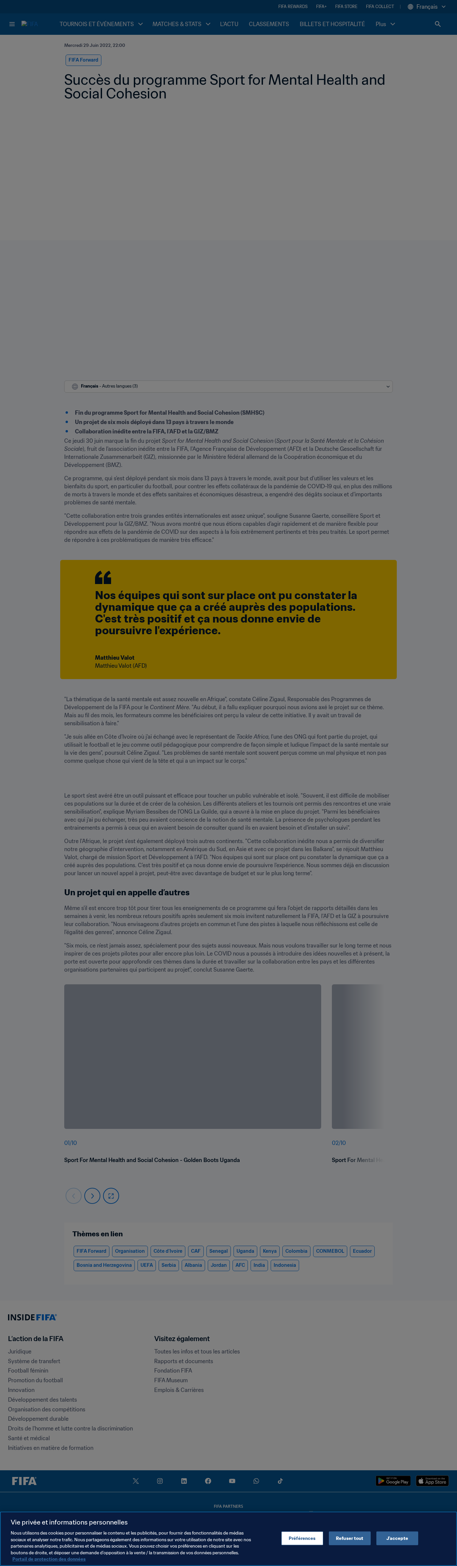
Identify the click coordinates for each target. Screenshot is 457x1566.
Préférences (302, 1538)
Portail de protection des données (49, 1559)
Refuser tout (350, 1538)
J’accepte (397, 1538)
